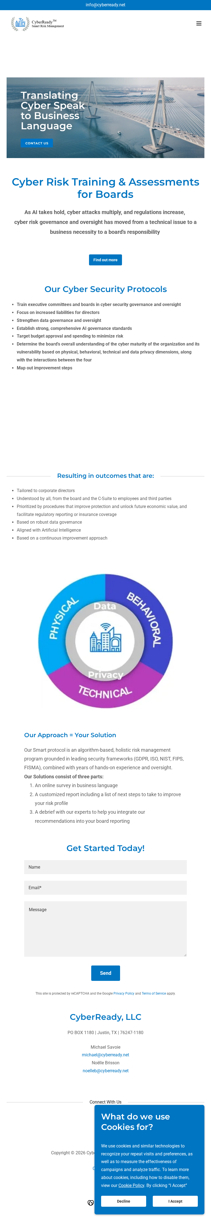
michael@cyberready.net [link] (105, 1054)
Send (105, 973)
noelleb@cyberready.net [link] (106, 1070)
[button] (198, 23)
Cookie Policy (131, 1185)
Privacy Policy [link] (123, 993)
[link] (37, 23)
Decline (123, 1201)
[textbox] (105, 867)
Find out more (105, 260)
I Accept (175, 1201)
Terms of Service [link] (154, 993)
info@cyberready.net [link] (105, 4)
